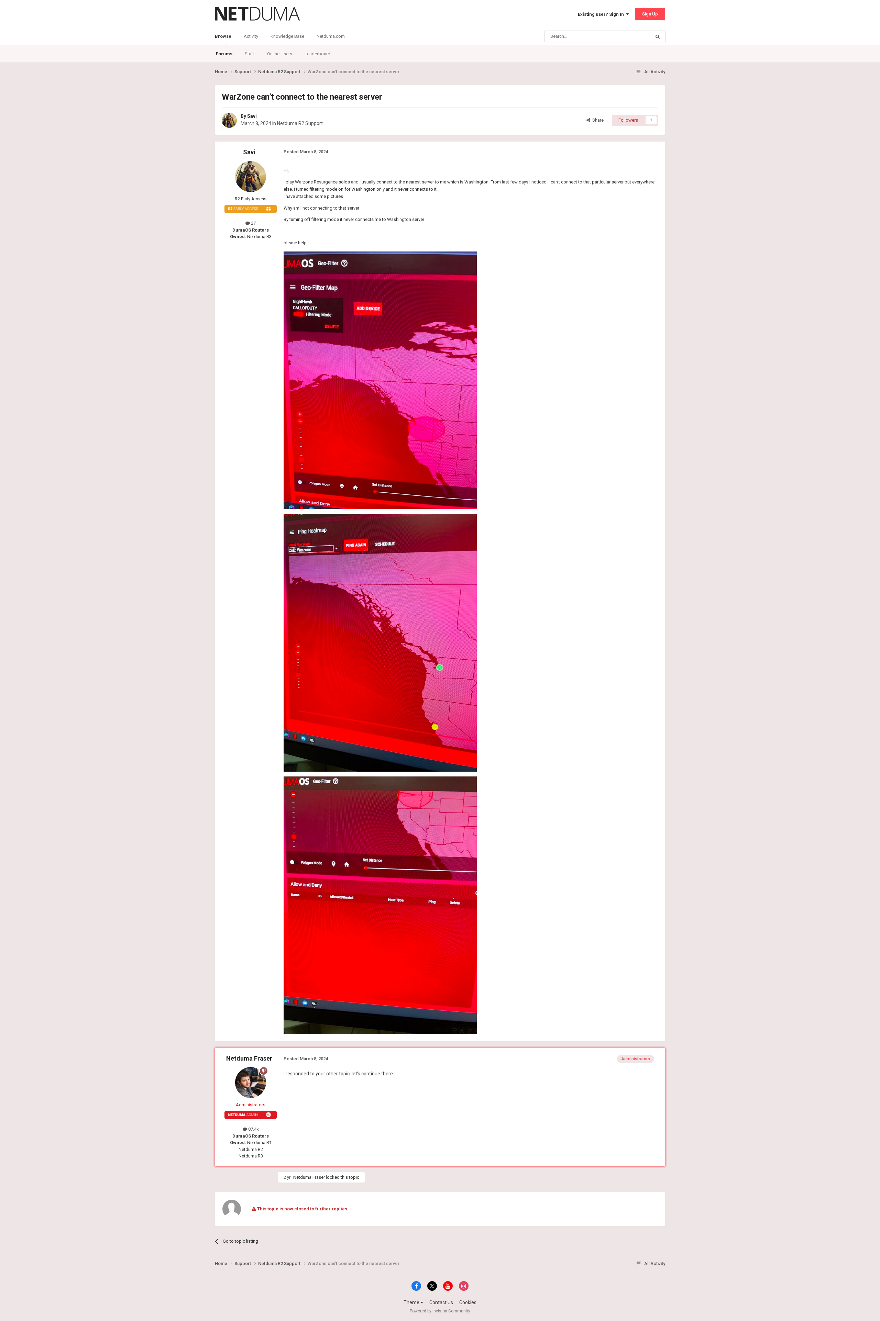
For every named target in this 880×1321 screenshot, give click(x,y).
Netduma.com (331, 36)
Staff (250, 53)
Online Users (279, 53)
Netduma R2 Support (300, 123)
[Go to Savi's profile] (229, 120)
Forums (224, 53)
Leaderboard (317, 53)
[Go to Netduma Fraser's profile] (250, 1082)
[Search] (657, 36)
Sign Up (650, 13)
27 (253, 223)
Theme (412, 1302)
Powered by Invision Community (440, 1311)
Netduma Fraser (249, 1058)
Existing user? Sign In (602, 14)
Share (597, 120)
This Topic (631, 36)
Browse (223, 36)
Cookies (467, 1302)
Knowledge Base (287, 36)
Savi (252, 116)
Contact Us (441, 1302)
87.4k (253, 1129)
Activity (251, 36)
